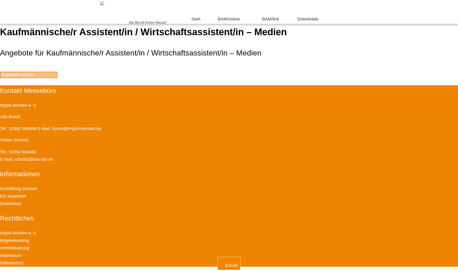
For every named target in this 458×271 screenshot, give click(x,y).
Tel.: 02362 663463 (18, 152)
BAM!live (270, 19)
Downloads (307, 19)
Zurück (231, 265)
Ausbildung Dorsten (18, 188)
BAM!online (229, 19)
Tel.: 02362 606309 (18, 128)
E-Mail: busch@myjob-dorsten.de (69, 128)
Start (195, 19)
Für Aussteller (13, 196)
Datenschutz (12, 263)
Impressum (10, 255)
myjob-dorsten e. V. (18, 233)
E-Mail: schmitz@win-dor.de (26, 159)
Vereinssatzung (14, 248)
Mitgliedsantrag (14, 240)
